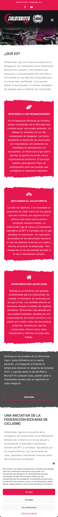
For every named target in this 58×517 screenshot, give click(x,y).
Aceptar (29, 492)
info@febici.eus (35, 2)
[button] (53, 463)
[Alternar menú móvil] (52, 19)
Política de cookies (29, 513)
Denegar (29, 500)
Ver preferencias (29, 507)
